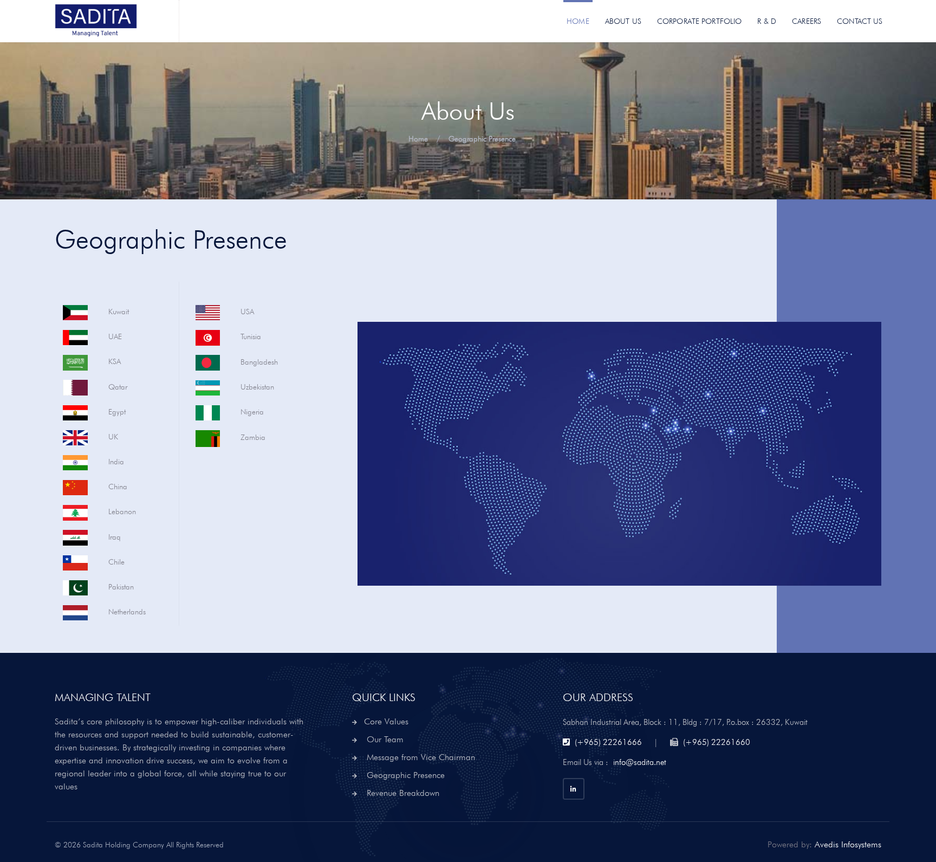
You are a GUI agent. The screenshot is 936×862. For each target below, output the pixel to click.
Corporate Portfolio (699, 21)
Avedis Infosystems (848, 844)
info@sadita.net (639, 762)
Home (578, 21)
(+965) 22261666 (608, 742)
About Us (623, 21)
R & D (766, 21)
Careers (806, 21)
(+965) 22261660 (716, 742)
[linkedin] (573, 789)
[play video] (608, 454)
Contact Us (859, 21)
